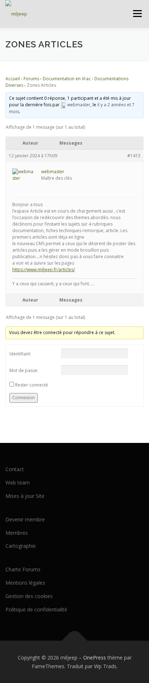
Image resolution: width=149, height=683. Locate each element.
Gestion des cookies (29, 596)
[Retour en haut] (75, 640)
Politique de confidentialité (36, 609)
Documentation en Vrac (67, 79)
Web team (17, 482)
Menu (137, 13)
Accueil (12, 79)
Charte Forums (23, 569)
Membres (16, 532)
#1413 (133, 156)
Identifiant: (20, 354)
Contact (14, 469)
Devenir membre (25, 519)
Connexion (23, 397)
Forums (31, 79)
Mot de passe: (23, 370)
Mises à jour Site (24, 495)
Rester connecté (31, 385)
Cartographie (20, 545)
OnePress (94, 657)
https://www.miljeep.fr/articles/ (43, 269)
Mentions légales (25, 582)
